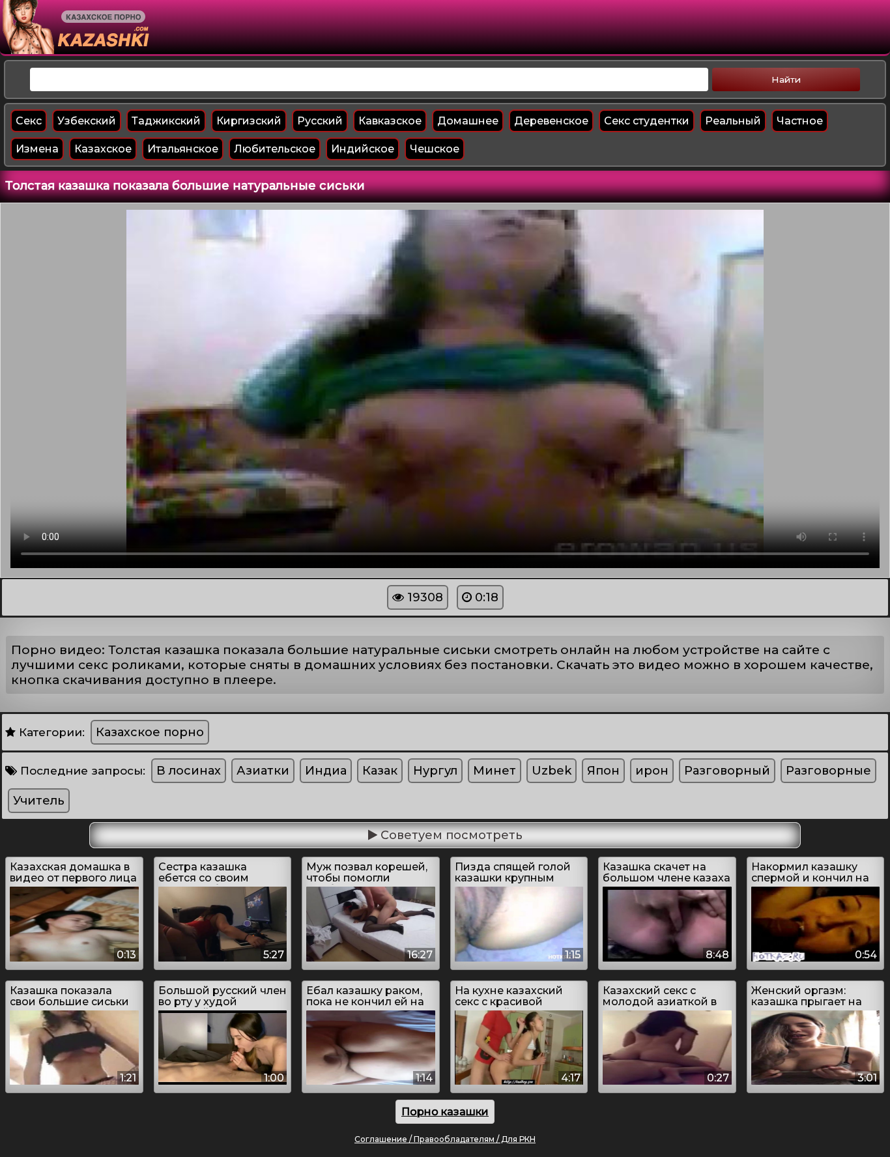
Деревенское (551, 121)
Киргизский (248, 121)
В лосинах (188, 771)
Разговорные (828, 771)
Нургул (435, 771)
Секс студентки (646, 121)
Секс (29, 121)
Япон (603, 771)
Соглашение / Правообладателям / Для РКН (445, 1139)
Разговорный (727, 771)
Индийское (362, 149)
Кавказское (390, 121)
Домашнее (467, 121)
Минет (494, 771)
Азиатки (263, 771)
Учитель (39, 800)
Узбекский (86, 121)
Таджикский (166, 121)
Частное (800, 121)
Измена (37, 149)
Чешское (434, 149)
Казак (379, 771)
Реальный (733, 121)
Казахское (103, 149)
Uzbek (551, 771)
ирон (651, 771)
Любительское (274, 149)
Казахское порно (150, 732)
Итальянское (182, 149)
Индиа (326, 771)
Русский (320, 121)
